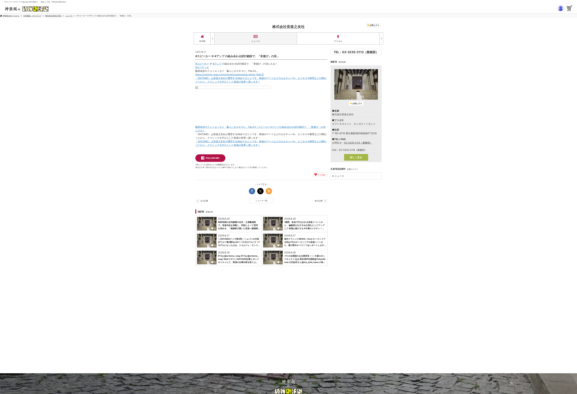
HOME (202, 41)
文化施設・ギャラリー (32, 16)
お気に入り (374, 25)
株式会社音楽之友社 (53, 16)
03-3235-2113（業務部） (358, 142)
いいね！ (322, 175)
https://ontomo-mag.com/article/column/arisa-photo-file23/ (229, 74)
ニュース (69, 16)
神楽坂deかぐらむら (11, 16)
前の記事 (319, 201)
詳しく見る (356, 157)
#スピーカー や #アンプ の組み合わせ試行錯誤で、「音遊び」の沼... (104, 16)
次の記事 (204, 201)
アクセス (338, 41)
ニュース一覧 (261, 200)
